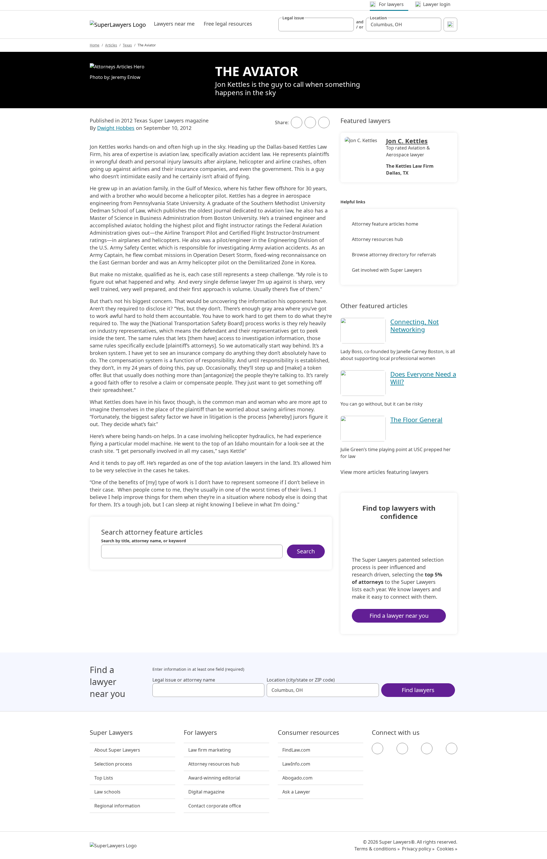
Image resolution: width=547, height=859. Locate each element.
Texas (127, 45)
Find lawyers (418, 690)
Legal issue (293, 18)
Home (94, 45)
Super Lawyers (111, 733)
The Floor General (416, 419)
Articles (111, 45)
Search (306, 551)
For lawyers (200, 733)
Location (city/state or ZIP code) (301, 680)
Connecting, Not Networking (414, 325)
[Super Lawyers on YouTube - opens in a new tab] (426, 748)
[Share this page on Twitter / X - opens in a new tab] (310, 122)
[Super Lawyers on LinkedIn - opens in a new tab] (451, 748)
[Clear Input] (347, 24)
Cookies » (447, 849)
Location (378, 18)
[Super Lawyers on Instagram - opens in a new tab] (402, 748)
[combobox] (316, 24)
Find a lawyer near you (399, 615)
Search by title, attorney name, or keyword (143, 540)
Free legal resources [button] (228, 23)
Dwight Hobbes (115, 127)
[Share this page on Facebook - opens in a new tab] (296, 122)
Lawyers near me (174, 23)
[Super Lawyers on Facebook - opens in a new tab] (377, 748)
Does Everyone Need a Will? (423, 378)
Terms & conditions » (377, 849)
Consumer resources (308, 733)
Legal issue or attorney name (183, 680)
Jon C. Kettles (407, 140)
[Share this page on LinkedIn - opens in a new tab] (324, 122)
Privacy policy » (418, 849)
